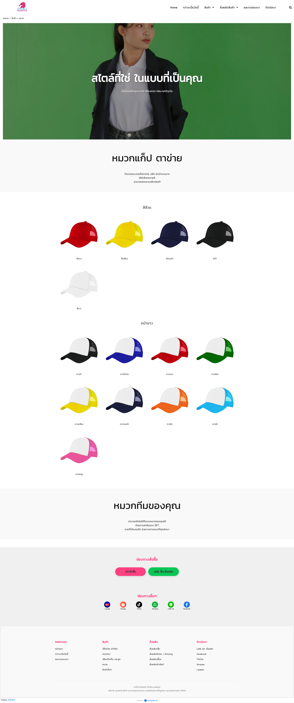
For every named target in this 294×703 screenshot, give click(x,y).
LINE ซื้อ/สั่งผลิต (163, 572)
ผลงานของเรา (62, 659)
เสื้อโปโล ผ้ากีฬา (110, 648)
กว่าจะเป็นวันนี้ (61, 654)
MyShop (155, 609)
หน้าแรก (59, 648)
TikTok (139, 609)
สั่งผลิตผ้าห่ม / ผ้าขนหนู (161, 654)
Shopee (123, 609)
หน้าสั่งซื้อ (130, 572)
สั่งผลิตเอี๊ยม (155, 659)
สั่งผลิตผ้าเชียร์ (156, 664)
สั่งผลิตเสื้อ (154, 648)
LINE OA (171, 609)
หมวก (104, 664)
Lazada (107, 609)
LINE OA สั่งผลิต (205, 648)
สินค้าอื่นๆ (107, 669)
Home (6, 18)
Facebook (186, 609)
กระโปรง (106, 654)
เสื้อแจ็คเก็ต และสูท (111, 659)
